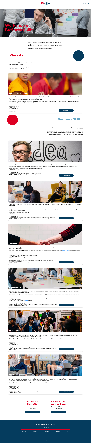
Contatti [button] (86, 6)
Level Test (39, 436)
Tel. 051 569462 (45, 427)
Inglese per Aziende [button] (32, 6)
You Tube (58, 431)
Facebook (24, 431)
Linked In (47, 431)
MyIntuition (84, 3)
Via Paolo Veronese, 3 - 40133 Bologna (45, 424)
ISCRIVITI (32, 412)
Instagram (35, 431)
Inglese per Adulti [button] (50, 6)
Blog (75, 6)
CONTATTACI (58, 412)
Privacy (45, 440)
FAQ (44, 436)
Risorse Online (50, 436)
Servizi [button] (64, 6)
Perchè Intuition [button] (16, 6)
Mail (68, 431)
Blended (26, 171)
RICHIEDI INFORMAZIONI (66, 110)
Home (3, 6)
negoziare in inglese (65, 250)
